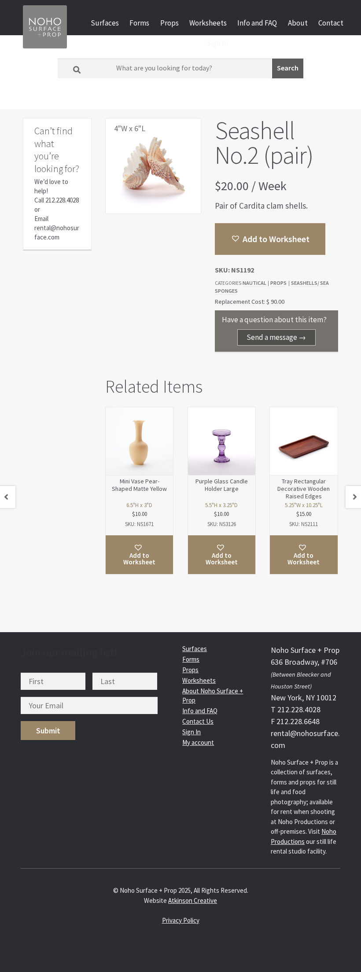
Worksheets (208, 23)
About (298, 23)
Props (169, 23)
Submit (48, 730)
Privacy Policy (180, 920)
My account (198, 742)
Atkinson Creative (192, 900)
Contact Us (198, 721)
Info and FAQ (257, 23)
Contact (330, 23)
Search (287, 67)
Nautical (254, 283)
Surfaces (105, 23)
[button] (270, 239)
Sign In (217, 43)
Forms (139, 23)
